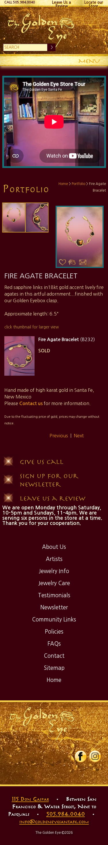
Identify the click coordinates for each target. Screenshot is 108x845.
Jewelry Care (54, 583)
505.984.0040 (65, 813)
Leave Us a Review (61, 3)
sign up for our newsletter (49, 479)
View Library (72, 262)
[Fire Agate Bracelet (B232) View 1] (19, 356)
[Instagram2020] (95, 761)
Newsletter (54, 607)
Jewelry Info (54, 571)
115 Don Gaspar (30, 798)
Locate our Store (93, 3)
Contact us (31, 403)
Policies (54, 631)
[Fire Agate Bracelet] (14, 217)
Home (63, 184)
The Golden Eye (54, 30)
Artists (54, 559)
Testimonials (54, 595)
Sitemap (54, 668)
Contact (54, 656)
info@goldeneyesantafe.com (54, 821)
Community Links (54, 619)
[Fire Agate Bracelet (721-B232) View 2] (37, 217)
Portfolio (78, 184)
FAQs (54, 643)
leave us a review (52, 498)
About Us (54, 547)
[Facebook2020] (81, 761)
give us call (41, 461)
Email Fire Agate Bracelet (82, 262)
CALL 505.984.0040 (19, 2)
